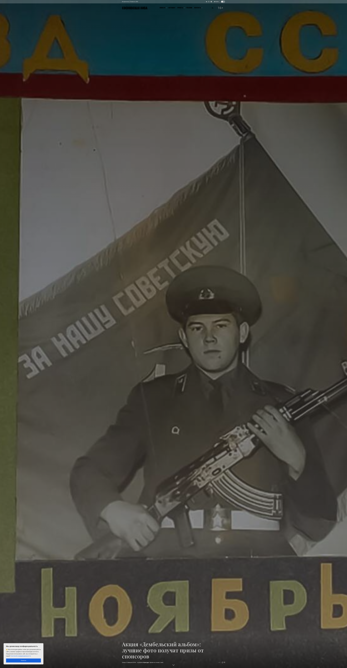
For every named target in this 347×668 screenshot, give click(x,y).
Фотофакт (171, 8)
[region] (23, 653)
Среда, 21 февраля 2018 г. (129, 662)
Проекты (180, 8)
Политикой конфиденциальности (20, 656)
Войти (217, 1)
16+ (220, 7)
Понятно (23, 660)
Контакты (197, 8)
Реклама (189, 8)
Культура (146, 662)
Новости (162, 8)
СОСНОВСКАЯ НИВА (134, 7)
